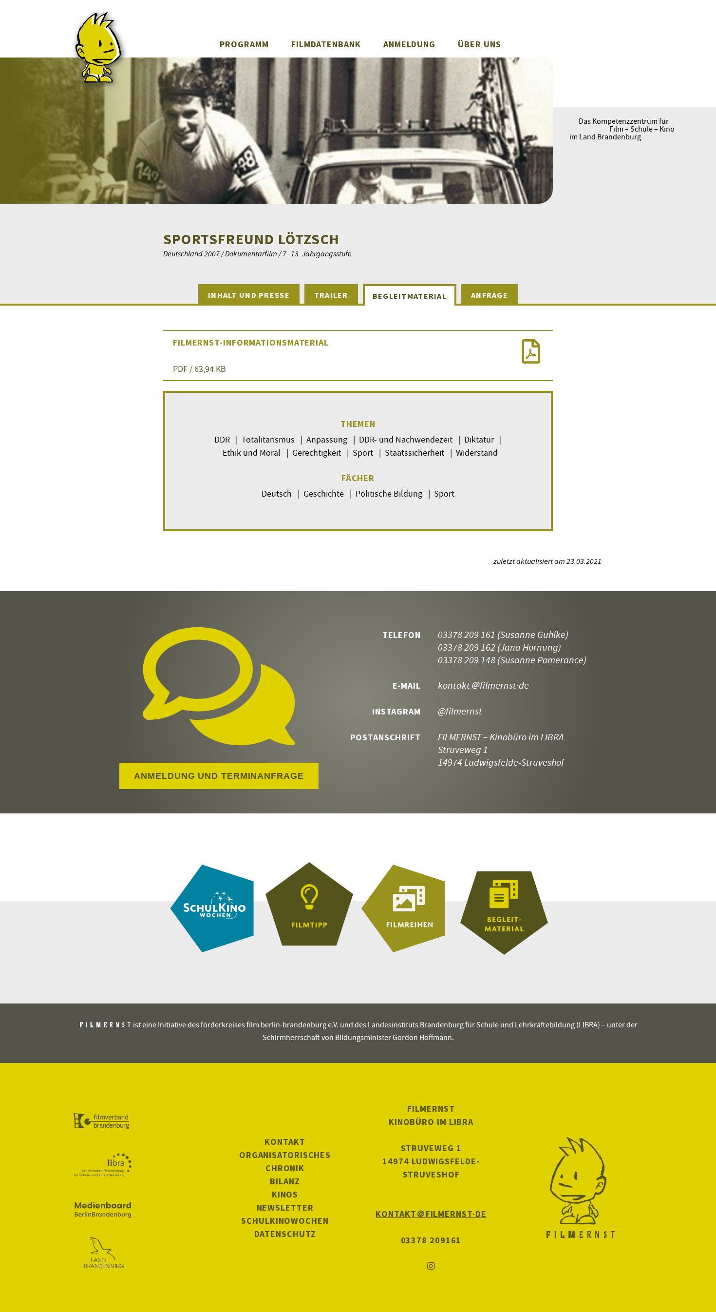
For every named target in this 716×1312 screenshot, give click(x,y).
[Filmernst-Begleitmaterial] (504, 908)
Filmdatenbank (326, 44)
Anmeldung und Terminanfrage (218, 776)
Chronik (284, 1168)
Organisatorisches (285, 1154)
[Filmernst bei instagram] (431, 1266)
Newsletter (285, 1207)
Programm (244, 44)
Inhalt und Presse (249, 295)
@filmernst (460, 711)
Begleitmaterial (410, 296)
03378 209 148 (466, 660)
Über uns (479, 44)
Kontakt (284, 1141)
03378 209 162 (466, 647)
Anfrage (489, 295)
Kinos (285, 1194)
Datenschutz (285, 1233)
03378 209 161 (466, 634)
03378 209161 (431, 1240)
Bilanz (285, 1181)
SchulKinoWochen (285, 1220)
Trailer (331, 295)
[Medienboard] (102, 1209)
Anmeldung (409, 44)
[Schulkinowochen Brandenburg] (212, 908)
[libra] (102, 1165)
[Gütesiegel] (309, 908)
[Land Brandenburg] (102, 1253)
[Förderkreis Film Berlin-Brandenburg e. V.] (102, 1121)
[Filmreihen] (406, 908)
